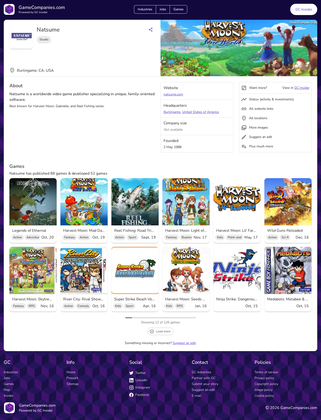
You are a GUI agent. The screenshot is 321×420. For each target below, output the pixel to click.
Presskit (72, 378)
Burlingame (172, 112)
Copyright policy (266, 384)
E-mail (196, 395)
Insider (8, 395)
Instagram (142, 387)
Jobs (163, 9)
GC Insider (303, 9)
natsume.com (173, 94)
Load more (163, 331)
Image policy (263, 390)
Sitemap (72, 384)
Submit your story (205, 384)
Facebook (142, 395)
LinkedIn (141, 380)
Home (71, 372)
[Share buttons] (150, 29)
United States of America (200, 112)
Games (178, 9)
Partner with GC (203, 378)
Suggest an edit (184, 343)
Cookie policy (264, 395)
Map (7, 390)
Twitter (140, 373)
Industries (145, 9)
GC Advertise (201, 372)
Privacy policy (264, 378)
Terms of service (266, 372)
